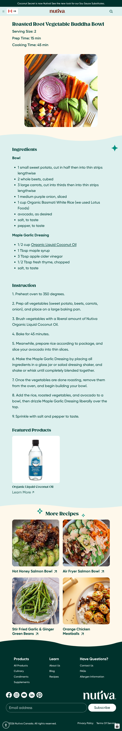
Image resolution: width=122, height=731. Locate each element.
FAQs (83, 670)
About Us (54, 665)
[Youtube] (24, 695)
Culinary (19, 670)
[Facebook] (9, 695)
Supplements (22, 682)
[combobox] (12, 11)
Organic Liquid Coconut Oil (53, 244)
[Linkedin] (32, 695)
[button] (6, 725)
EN (15, 11)
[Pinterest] (39, 695)
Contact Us (86, 665)
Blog (52, 670)
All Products (21, 665)
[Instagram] (16, 695)
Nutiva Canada (24, 723)
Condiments (21, 676)
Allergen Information (92, 676)
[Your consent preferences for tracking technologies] (117, 726)
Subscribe (102, 708)
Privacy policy (85, 723)
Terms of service (106, 723)
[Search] (111, 11)
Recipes (54, 676)
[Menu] (3, 11)
